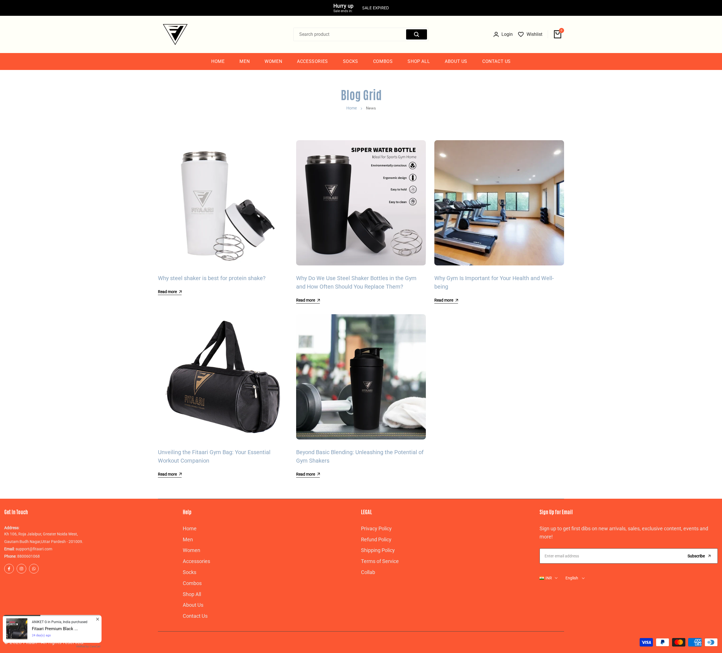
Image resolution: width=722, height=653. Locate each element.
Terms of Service (380, 561)
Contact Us (195, 616)
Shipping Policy (378, 550)
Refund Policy (376, 539)
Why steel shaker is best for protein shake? (211, 278)
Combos (192, 583)
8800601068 (28, 556)
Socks (189, 572)
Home (351, 108)
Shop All (192, 594)
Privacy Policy (376, 528)
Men (188, 539)
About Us (193, 605)
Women (191, 550)
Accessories (196, 561)
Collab (368, 572)
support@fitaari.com (34, 549)
